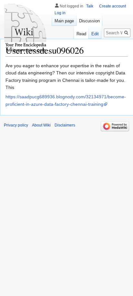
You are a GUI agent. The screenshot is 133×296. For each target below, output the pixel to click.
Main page (64, 20)
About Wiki (41, 125)
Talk (89, 6)
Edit (95, 33)
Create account (112, 6)
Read (81, 33)
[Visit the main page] (26, 26)
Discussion (89, 20)
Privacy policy (16, 125)
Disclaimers (65, 125)
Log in (60, 13)
